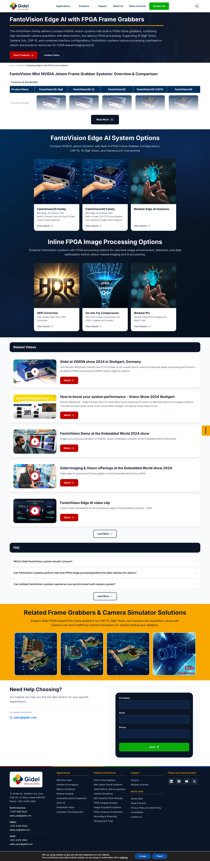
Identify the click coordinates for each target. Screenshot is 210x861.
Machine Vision (64, 780)
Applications (63, 6)
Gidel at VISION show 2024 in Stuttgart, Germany (100, 362)
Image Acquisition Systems (107, 807)
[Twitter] (194, 781)
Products (20, 65)
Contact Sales (51, 55)
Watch (67, 380)
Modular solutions (140, 784)
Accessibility (137, 812)
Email (122, 712)
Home (12, 65)
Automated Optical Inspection (72, 798)
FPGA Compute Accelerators (108, 812)
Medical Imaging (65, 793)
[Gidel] (19, 6)
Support (102, 6)
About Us (118, 6)
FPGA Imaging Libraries (105, 802)
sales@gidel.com (25, 717)
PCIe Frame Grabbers (104, 780)
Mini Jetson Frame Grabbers (108, 784)
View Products (21, 55)
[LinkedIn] (171, 781)
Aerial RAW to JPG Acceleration (110, 789)
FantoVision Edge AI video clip (85, 503)
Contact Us (159, 6)
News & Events (137, 6)
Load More (103, 533)
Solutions (84, 6)
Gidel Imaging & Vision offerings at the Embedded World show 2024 (116, 468)
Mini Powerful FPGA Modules (108, 798)
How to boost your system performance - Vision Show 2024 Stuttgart (117, 397)
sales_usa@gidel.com (20, 815)
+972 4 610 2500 (18, 826)
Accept (142, 856)
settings (124, 857)
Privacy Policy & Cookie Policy (146, 807)
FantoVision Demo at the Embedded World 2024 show (104, 433)
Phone (122, 727)
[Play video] (34, 371)
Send (152, 747)
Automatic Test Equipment (70, 812)
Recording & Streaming (105, 816)
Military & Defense (66, 789)
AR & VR (61, 802)
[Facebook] (179, 781)
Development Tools (103, 821)
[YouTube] (186, 781)
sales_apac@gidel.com (21, 844)
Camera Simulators (103, 793)
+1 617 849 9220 (18, 811)
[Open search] (197, 6)
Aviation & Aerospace (67, 784)
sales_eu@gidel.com (20, 830)
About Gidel (137, 798)
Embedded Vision (65, 807)
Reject (160, 856)
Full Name (124, 698)
